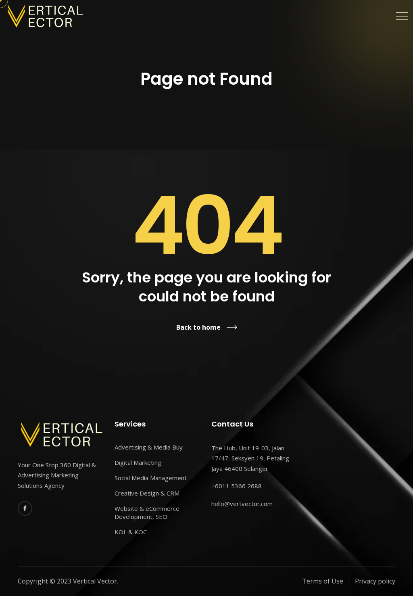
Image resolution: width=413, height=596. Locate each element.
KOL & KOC (131, 532)
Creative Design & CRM (147, 493)
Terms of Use (322, 581)
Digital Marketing (138, 462)
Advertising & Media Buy (149, 447)
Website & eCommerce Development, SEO (147, 512)
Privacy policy (375, 581)
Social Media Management (151, 478)
